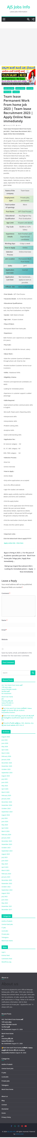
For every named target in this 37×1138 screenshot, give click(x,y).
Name (4, 620)
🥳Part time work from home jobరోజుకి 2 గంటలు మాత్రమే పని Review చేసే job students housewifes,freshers (17, 710)
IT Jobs (4, 928)
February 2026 (6, 756)
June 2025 (5, 782)
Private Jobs (7, 92)
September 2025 (7, 773)
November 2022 (7, 883)
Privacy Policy (6, 1117)
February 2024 (6, 834)
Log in (4, 952)
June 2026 (5, 743)
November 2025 (7, 766)
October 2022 (6, 887)
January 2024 (6, 838)
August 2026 (6, 737)
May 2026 (5, 746)
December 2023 (7, 841)
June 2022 (5, 900)
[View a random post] (33, 19)
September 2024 (7, 812)
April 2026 (5, 750)
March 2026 (5, 753)
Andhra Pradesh (20, 88)
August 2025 (6, 776)
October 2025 (6, 769)
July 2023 (4, 857)
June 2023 (5, 861)
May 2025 (5, 786)
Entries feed (6, 955)
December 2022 (7, 880)
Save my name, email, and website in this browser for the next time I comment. (17, 654)
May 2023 (5, 864)
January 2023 (6, 877)
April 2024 (5, 828)
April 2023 (5, 867)
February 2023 (6, 874)
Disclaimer (5, 1109)
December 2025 (7, 763)
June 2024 (5, 821)
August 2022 (6, 893)
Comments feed (7, 959)
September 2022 (7, 890)
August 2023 (6, 854)
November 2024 (7, 805)
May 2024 (5, 825)
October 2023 (6, 848)
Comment (6, 593)
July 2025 (4, 779)
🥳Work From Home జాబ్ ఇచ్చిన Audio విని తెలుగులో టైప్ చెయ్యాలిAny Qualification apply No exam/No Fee (18, 718)
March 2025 (5, 792)
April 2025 (5, 789)
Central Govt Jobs (7, 924)
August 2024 (6, 815)
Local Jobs (30, 88)
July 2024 (4, 818)
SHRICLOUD (19, 1134)
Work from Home (9, 88)
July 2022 (4, 896)
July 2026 (4, 740)
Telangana (16, 92)
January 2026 (6, 759)
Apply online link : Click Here (14, 543)
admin (19, 125)
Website (5, 639)
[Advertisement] (18, 46)
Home (4, 1113)
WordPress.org (6, 962)
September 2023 (7, 851)
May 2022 (5, 903)
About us (5, 1096)
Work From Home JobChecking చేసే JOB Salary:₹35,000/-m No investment (7, 701)
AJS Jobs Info (18, 7)
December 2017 (7, 909)
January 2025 (6, 799)
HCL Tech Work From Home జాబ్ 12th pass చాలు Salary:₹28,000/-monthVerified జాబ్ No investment (12, 689)
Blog (3, 1100)
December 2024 (7, 802)
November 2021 (7, 906)
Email (4, 630)
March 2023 (5, 870)
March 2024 (5, 831)
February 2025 (6, 795)
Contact (4, 1105)
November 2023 (7, 844)
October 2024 (6, 808)
